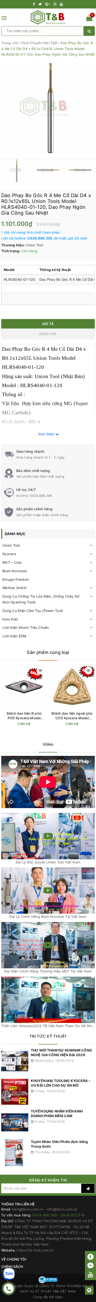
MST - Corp (12, 562)
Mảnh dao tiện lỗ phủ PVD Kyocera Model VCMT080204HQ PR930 (24, 715)
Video (48, 744)
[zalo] (8, 1274)
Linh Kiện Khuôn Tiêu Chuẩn (25, 627)
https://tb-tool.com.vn (34, 1250)
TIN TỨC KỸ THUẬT (48, 1036)
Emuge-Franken (15, 579)
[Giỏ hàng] (89, 19)
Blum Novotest (14, 571)
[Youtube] (90, 1274)
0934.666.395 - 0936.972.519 (58, 1215)
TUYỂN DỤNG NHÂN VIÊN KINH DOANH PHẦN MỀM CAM (57, 1113)
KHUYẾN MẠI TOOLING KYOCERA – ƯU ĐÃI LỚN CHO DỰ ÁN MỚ (60, 1083)
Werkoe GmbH (14, 588)
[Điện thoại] (8, 1288)
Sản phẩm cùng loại (48, 652)
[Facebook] (90, 1256)
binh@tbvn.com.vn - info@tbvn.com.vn (44, 1209)
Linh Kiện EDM (14, 636)
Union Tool (11, 545)
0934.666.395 (41, 496)
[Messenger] (90, 1265)
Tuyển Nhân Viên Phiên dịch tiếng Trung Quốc (59, 1144)
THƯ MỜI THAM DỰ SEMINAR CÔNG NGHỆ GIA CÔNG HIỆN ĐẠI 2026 (61, 1052)
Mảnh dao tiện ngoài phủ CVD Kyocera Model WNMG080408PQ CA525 (71, 715)
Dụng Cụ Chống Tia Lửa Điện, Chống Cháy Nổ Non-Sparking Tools (40, 599)
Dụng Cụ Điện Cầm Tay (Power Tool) (32, 611)
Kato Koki (10, 619)
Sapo (59, 1297)
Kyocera (9, 554)
